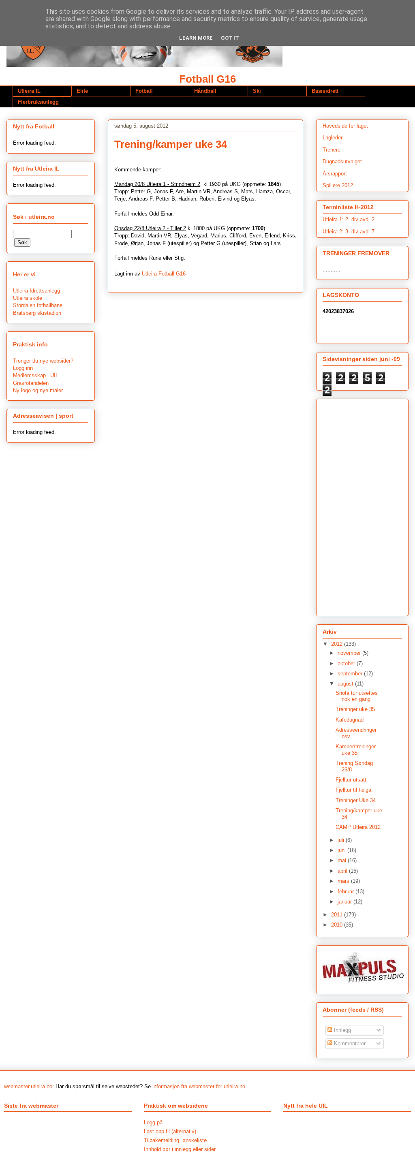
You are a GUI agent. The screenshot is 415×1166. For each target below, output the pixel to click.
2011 (337, 915)
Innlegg (341, 1030)
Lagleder (332, 138)
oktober (347, 663)
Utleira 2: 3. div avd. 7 (348, 232)
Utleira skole (27, 298)
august (346, 684)
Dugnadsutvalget (342, 161)
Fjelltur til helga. (354, 790)
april (343, 871)
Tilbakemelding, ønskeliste (175, 1140)
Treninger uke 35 (355, 709)
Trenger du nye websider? (43, 361)
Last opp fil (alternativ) (170, 1131)
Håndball (205, 91)
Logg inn (23, 368)
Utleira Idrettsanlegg (36, 291)
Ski (257, 91)
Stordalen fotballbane (37, 305)
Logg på (153, 1122)
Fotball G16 (207, 79)
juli (342, 840)
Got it (230, 38)
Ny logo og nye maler (38, 390)
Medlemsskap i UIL (35, 375)
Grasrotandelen (31, 383)
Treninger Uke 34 (356, 800)
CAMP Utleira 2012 (358, 827)
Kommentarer (349, 1043)
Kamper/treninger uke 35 (356, 749)
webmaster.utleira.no (28, 1086)
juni (342, 850)
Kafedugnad (350, 720)
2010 (337, 925)
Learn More (196, 38)
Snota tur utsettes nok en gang (357, 696)
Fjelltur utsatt (351, 780)
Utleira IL (29, 91)
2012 (337, 644)
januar (345, 902)
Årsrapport (335, 174)
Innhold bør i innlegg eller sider (180, 1149)
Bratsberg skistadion (37, 313)
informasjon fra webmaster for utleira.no (198, 1086)
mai (343, 860)
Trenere (331, 150)
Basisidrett (325, 91)
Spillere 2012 (338, 185)
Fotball (144, 91)
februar (346, 891)
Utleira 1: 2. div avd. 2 (348, 219)
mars (344, 881)
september (351, 674)
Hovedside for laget (345, 126)
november (350, 653)
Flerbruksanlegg (38, 102)
